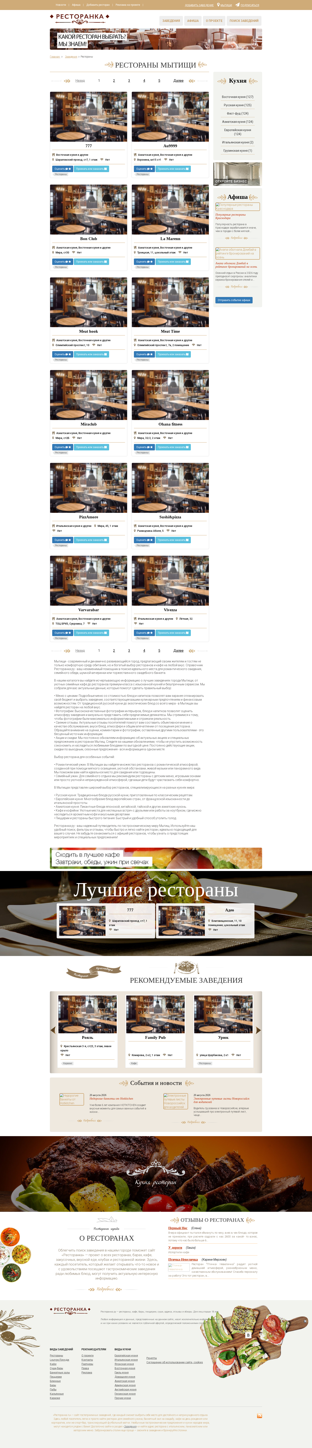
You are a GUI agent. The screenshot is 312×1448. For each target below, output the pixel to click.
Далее (178, 81)
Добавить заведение (199, 5)
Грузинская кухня (125, 1393)
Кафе (53, 1364)
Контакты (87, 1359)
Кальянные (57, 1393)
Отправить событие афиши (234, 300)
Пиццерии (56, 1376)
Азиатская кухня (125, 1381)
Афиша (76, 4)
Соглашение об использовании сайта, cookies (174, 1362)
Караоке (55, 1398)
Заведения (171, 21)
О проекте (214, 21)
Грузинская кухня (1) (237, 150)
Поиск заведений (244, 21)
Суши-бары (56, 1368)
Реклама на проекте (128, 4)
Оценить (60, 168)
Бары (53, 1385)
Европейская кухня (126, 1355)
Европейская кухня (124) (237, 132)
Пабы (53, 1389)
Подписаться (250, 5)
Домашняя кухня (125, 1376)
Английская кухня (125, 1389)
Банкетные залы (60, 1372)
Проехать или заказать (90, 168)
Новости (61, 4)
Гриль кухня (122, 1372)
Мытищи (226, 5)
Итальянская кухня (126, 1359)
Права (85, 1368)
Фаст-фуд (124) (238, 113)
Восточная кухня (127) (237, 97)
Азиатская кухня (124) (237, 121)
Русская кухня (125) (238, 105)
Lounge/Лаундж (59, 1359)
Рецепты (151, 1358)
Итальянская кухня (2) (237, 142)
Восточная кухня (125, 1368)
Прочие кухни (123, 1398)
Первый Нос (177, 1228)
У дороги (175, 1247)
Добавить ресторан (98, 4)
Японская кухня (124, 1364)
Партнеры (87, 1364)
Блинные (55, 1381)
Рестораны (56, 1355)
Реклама (87, 1372)
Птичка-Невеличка (183, 1259)
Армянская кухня (125, 1385)
